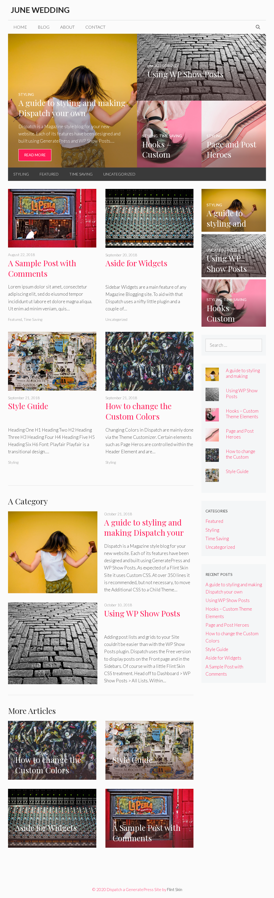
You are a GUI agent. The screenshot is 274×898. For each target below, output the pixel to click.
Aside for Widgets (136, 263)
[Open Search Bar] (258, 27)
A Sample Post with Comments (42, 268)
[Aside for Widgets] (149, 244)
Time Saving (81, 174)
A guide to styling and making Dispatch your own (144, 532)
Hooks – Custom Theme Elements (242, 413)
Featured (49, 174)
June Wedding (40, 9)
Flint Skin (174, 889)
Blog (44, 26)
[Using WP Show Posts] (201, 97)
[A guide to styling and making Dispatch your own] (72, 164)
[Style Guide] (52, 387)
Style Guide (28, 406)
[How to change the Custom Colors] (149, 387)
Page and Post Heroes (240, 433)
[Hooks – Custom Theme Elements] (169, 164)
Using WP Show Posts (142, 613)
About (67, 26)
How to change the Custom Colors (138, 411)
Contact (95, 26)
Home (20, 26)
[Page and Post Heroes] (233, 164)
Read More (35, 155)
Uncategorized (119, 174)
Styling (21, 174)
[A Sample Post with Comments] (52, 244)
